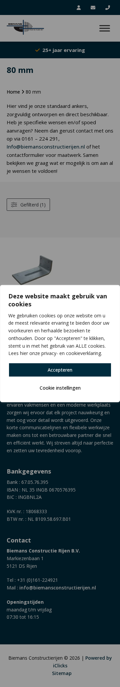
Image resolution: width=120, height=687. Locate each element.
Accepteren (60, 370)
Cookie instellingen (60, 388)
